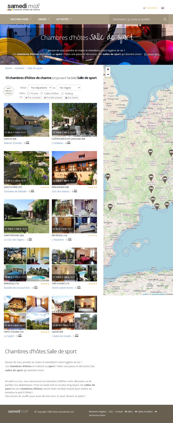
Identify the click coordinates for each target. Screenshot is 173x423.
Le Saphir (9, 336)
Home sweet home (62, 287)
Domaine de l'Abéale (15, 191)
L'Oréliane (57, 143)
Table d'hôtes (51, 93)
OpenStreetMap (157, 294)
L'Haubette (58, 239)
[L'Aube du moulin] (151, 178)
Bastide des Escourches (17, 287)
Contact (119, 411)
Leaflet (145, 294)
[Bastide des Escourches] (157, 207)
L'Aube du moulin (61, 336)
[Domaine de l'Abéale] (151, 189)
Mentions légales (97, 411)
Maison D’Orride (13, 143)
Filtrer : (23, 87)
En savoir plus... (152, 54)
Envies (42, 19)
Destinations (19, 19)
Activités (62, 19)
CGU (111, 411)
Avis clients (72, 97)
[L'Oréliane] (153, 200)
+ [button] (108, 69)
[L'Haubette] (150, 153)
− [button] (108, 74)
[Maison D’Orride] (110, 207)
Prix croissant (34, 97)
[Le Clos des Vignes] (167, 205)
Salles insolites (145, 411)
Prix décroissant (54, 97)
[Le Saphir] (165, 180)
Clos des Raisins (60, 191)
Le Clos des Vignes (14, 239)
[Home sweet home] (107, 177)
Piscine (34, 93)
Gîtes (130, 411)
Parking (69, 93)
